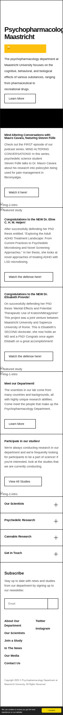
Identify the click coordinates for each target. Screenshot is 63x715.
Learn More (16, 98)
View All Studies (19, 481)
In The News (13, 648)
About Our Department (12, 623)
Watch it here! (18, 192)
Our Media (11, 655)
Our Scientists (14, 633)
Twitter (40, 621)
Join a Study (13, 640)
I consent (51, 710)
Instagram (43, 628)
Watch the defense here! (25, 277)
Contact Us (12, 663)
